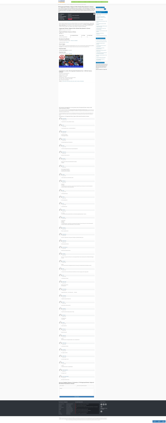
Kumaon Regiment (68, 406)
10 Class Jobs (64, 81)
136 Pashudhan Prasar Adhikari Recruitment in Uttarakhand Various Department (101, 17)
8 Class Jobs (68, 81)
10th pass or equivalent (74, 40)
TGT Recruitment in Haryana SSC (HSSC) (101, 41)
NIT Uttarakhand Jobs (69, 407)
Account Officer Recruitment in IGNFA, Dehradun (101, 24)
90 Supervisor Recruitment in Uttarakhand (100, 33)
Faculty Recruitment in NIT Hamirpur (101, 57)
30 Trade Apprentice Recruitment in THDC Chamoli (101, 21)
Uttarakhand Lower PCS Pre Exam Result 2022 (82, 411)
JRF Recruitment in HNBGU (99, 19)
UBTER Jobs (60, 406)
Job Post (60, 15)
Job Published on (61, 14)
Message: (61, 388)
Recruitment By (61, 17)
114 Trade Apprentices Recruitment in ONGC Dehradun (101, 46)
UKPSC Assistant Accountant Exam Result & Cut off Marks (83, 410)
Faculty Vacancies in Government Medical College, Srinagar (101, 14)
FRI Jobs (60, 411)
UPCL (59, 410)
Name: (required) (62, 385)
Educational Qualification (62, 16)
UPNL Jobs (60, 408)
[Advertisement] (77, 94)
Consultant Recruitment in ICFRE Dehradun (100, 43)
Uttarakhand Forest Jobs (69, 409)
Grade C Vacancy (77, 81)
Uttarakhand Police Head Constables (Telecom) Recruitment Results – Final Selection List (87, 407)
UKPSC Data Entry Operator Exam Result (81, 405)
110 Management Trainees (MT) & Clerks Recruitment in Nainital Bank (101, 53)
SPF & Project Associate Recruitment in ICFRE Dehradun (101, 51)
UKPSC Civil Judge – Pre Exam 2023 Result (81, 413)
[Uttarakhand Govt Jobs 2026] (61, 1)
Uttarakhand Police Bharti (69, 410)
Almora (69, 23)
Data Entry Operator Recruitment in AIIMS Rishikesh (101, 31)
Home (73, 1)
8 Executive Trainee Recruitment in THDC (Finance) (101, 55)
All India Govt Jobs (92, 1)
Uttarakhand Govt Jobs (100, 62)
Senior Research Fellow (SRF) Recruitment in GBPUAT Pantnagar (101, 26)
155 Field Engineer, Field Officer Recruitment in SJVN (100, 48)
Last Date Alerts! (105, 1)
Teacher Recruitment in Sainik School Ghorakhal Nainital (101, 29)
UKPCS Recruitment (61, 407)
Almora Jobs (72, 81)
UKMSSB (60, 409)
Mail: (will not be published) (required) (82, 385)
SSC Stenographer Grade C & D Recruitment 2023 (100, 59)
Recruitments (82, 81)
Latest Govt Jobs (154, 421)
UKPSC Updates (163, 421)
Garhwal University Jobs (69, 408)
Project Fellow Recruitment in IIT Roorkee (101, 35)
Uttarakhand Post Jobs (69, 411)
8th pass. (67, 42)
